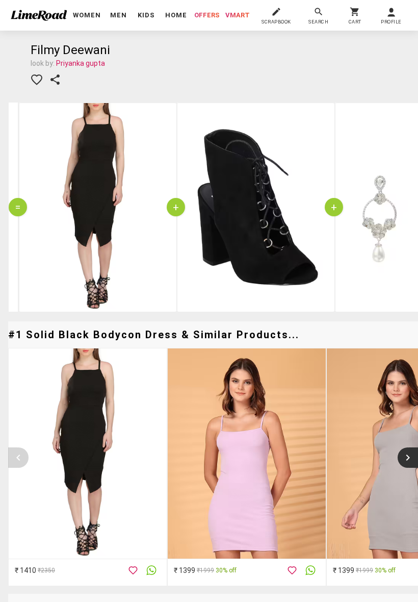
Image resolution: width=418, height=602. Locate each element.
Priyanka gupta (80, 63)
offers (207, 15)
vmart (237, 15)
